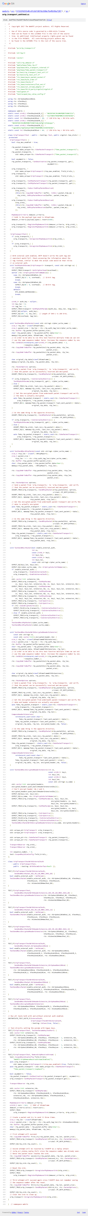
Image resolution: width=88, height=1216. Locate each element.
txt (78, 1212)
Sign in (83, 4)
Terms (26, 1212)
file (49, 20)
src (12, 11)
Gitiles (14, 1212)
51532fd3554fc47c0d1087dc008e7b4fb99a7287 (38, 11)
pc (67, 11)
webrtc (5, 11)
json (84, 1212)
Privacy (20, 1212)
